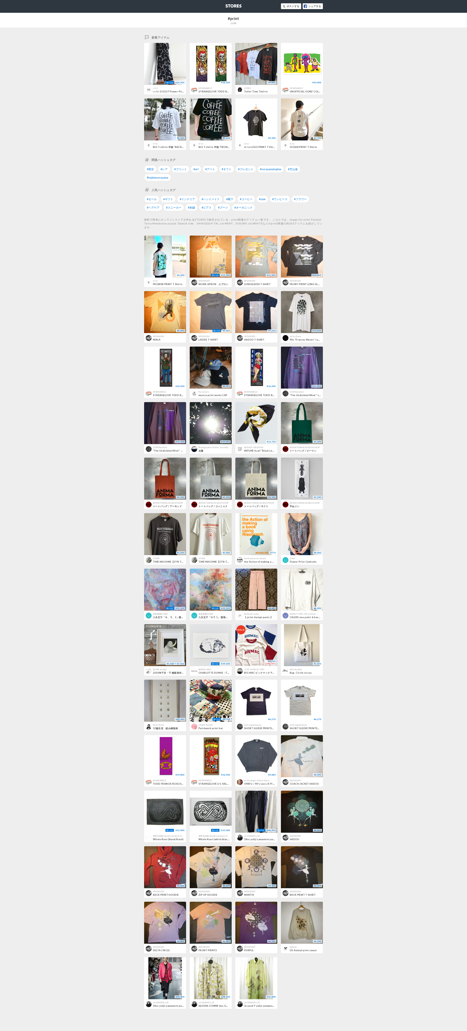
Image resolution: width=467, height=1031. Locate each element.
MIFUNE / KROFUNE (253, 447)
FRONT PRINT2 (207, 950)
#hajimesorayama (157, 177)
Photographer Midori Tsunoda (213, 447)
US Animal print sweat (303, 950)
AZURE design (160, 669)
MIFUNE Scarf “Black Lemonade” (263, 450)
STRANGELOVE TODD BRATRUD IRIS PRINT (270, 395)
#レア (164, 169)
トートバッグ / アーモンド (167, 506)
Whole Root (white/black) (213, 839)
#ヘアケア (153, 207)
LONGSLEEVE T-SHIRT (257, 284)
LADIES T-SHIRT (208, 339)
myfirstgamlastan (252, 725)
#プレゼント (245, 169)
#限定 (150, 169)
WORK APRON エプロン (213, 284)
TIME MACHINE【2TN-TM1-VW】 (218, 561)
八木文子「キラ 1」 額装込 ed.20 (217, 617)
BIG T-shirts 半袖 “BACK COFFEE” (172, 147)
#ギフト (226, 169)
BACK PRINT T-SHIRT (303, 894)
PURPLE (248, 950)
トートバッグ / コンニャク (212, 506)
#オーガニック (243, 207)
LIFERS (247, 88)
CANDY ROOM (205, 725)
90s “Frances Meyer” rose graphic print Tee (316, 339)
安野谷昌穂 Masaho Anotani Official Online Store (177, 836)
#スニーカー (173, 207)
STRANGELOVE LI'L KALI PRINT (217, 783)
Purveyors (203, 392)
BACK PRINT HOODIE (166, 894)
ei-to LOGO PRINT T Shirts (260, 147)
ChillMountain (297, 392)
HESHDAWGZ (205, 88)
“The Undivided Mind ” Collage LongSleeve (179, 450)
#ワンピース (279, 199)
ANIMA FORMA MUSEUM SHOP (305, 447)
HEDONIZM (204, 281)
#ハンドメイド (211, 199)
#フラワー (300, 199)
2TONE (156, 558)
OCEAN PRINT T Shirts (303, 147)
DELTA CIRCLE (161, 950)
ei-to (155, 143)
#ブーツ (223, 207)
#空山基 (293, 169)
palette (293, 947)
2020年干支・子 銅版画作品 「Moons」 (175, 672)
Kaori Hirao (158, 725)
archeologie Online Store (256, 780)
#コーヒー (246, 199)
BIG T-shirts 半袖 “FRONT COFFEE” (219, 147)
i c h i (155, 88)
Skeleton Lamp (251, 614)
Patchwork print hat (210, 728)
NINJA (156, 339)
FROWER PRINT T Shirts (167, 284)
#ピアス (206, 207)
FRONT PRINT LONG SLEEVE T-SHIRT (312, 284)
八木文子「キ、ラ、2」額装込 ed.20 (174, 617)
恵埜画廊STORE (160, 614)
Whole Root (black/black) (168, 839)
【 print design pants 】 (258, 617)
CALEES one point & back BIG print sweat (314, 617)
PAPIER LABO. (205, 669)
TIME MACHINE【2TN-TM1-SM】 (172, 561)
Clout (292, 558)
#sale (262, 199)
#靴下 (229, 199)
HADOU (294, 839)
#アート (210, 169)
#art (196, 169)
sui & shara (295, 336)
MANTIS (249, 894)
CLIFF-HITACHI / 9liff (254, 669)
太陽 (200, 450)
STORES (227, 4)
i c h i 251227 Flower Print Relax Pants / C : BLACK (183, 91)
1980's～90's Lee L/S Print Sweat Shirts (268, 783)
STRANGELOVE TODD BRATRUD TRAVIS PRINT (181, 395)
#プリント (180, 169)
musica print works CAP (212, 395)
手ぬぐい (295, 506)
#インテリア (187, 199)
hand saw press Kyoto (255, 558)
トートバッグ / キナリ (256, 506)
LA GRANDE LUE (252, 836)
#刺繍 (191, 207)
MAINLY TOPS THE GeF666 (302, 614)
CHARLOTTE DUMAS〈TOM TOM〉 (219, 672)
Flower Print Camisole (303, 561)
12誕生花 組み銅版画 (165, 728)
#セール (152, 199)
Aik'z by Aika (296, 669)
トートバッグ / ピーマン (303, 450)
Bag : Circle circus (301, 672)
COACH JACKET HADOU (304, 783)
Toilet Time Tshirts (256, 91)
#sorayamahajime (270, 169)
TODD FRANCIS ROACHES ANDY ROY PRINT (179, 783)
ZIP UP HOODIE (207, 894)
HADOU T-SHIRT (254, 339)
